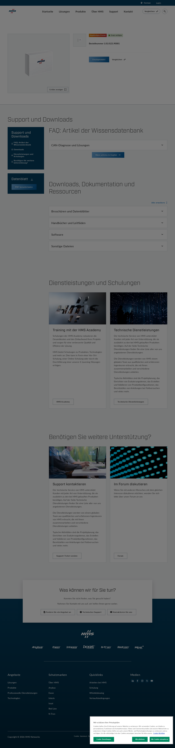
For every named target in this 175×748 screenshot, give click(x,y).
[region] (131, 730)
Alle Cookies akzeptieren (159, 739)
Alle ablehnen (140, 739)
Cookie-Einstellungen (103, 739)
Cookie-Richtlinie (159, 733)
